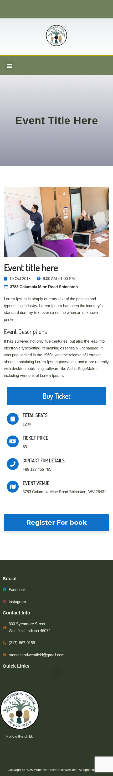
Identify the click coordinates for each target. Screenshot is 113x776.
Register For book (56, 522)
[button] (9, 65)
